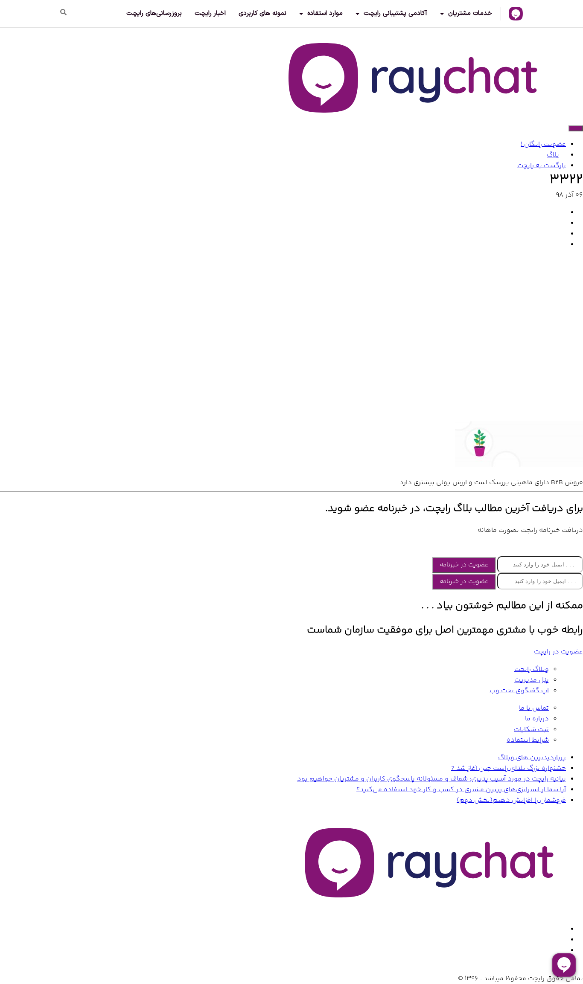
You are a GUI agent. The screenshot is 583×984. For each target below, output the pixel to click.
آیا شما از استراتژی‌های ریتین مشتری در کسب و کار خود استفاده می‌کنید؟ (461, 789)
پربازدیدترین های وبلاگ (532, 757)
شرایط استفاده (528, 740)
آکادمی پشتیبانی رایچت (395, 13)
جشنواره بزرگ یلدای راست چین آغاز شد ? (508, 768)
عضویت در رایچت (558, 652)
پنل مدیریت (531, 680)
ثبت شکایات (531, 729)
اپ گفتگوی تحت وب (519, 690)
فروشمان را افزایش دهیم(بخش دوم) (511, 800)
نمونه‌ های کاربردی (262, 13)
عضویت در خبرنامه (464, 565)
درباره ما (537, 719)
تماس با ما (534, 708)
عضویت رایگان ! (543, 144)
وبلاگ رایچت (531, 669)
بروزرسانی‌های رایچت (154, 13)
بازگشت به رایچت (541, 165)
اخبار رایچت (210, 13)
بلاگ (553, 155)
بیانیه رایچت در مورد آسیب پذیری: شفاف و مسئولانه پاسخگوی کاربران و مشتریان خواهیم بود (431, 779)
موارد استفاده (325, 13)
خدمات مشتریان (470, 13)
